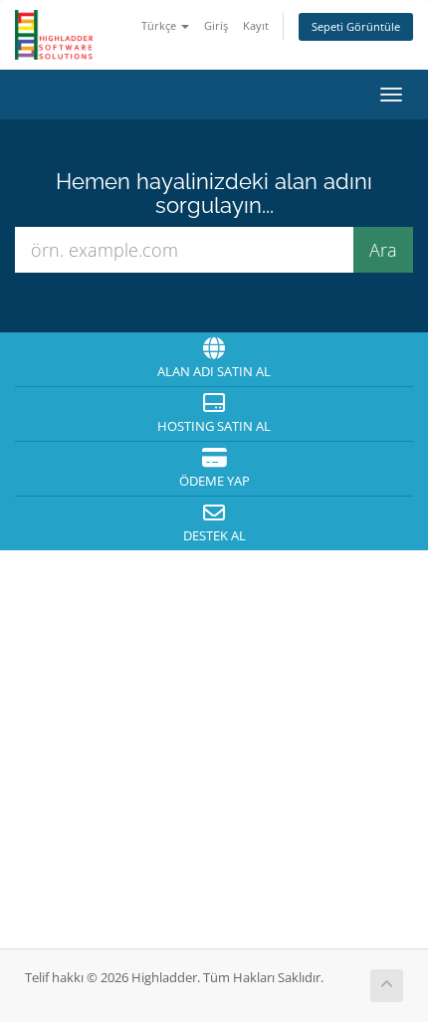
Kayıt (256, 25)
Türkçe (160, 25)
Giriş (216, 25)
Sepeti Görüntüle (356, 26)
